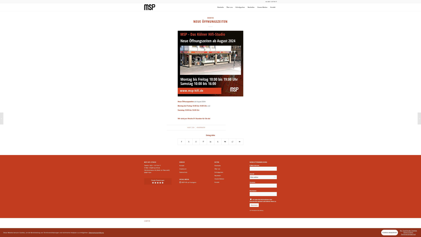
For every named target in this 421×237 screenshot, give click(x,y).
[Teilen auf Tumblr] (217, 142)
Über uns (217, 169)
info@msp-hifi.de (154, 168)
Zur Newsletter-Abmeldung (256, 210)
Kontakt (181, 165)
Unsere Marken (219, 179)
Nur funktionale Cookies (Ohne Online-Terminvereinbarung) (408, 232)
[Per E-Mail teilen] (239, 142)
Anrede (252, 174)
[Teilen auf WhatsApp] (196, 142)
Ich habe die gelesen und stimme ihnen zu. (263, 200)
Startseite (217, 165)
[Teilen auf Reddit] (232, 142)
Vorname (252, 182)
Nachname (253, 191)
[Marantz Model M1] (1, 118)
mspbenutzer (202, 127)
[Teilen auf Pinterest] (203, 142)
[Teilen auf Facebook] (181, 142)
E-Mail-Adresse (254, 165)
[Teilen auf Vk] (225, 142)
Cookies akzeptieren (389, 232)
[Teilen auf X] (188, 142)
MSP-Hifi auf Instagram (189, 182)
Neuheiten (210, 18)
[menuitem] (220, 7)
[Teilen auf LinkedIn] (210, 142)
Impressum (182, 169)
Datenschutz (183, 172)
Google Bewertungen (157, 181)
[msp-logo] (149, 7)
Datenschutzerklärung (96, 232)
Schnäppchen (218, 172)
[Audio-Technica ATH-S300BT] (419, 118)
